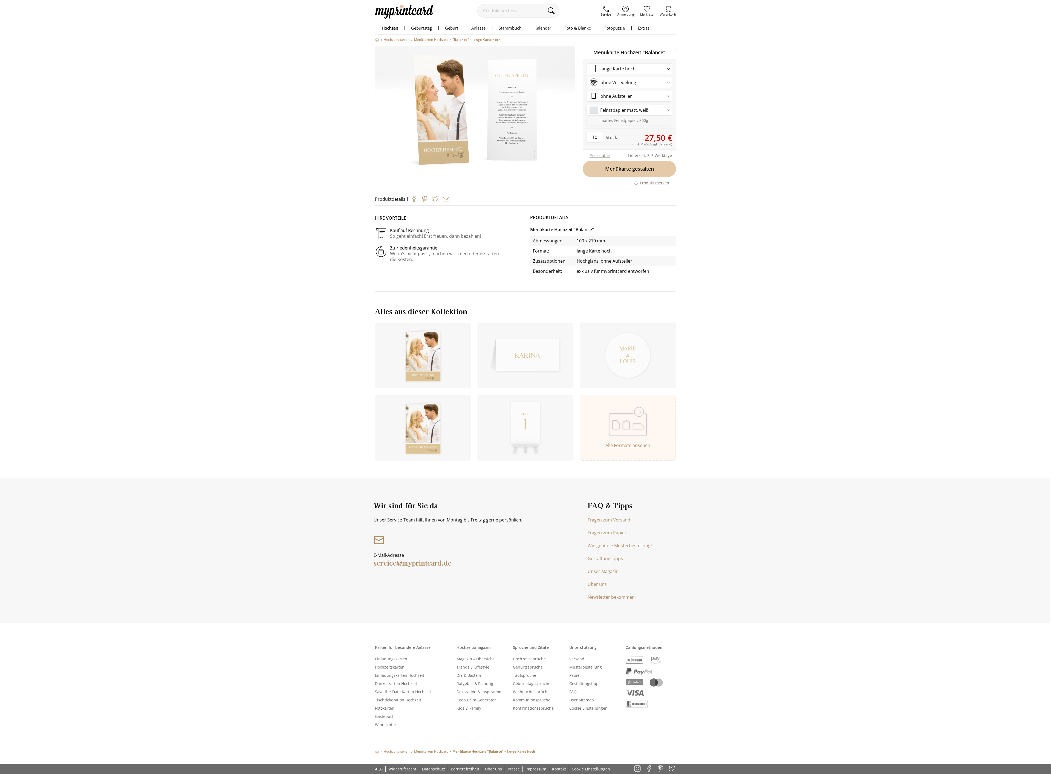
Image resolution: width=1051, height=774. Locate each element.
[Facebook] (414, 199)
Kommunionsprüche (531, 700)
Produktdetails (390, 199)
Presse (514, 769)
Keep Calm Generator (476, 700)
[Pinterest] (424, 199)
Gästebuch (385, 716)
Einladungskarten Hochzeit (399, 675)
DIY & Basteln (469, 675)
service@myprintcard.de (412, 562)
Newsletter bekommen (611, 597)
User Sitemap (581, 700)
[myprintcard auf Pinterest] (661, 769)
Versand (576, 658)
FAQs (574, 691)
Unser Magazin (603, 571)
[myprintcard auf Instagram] (638, 769)
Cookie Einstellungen (588, 708)
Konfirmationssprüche (533, 708)
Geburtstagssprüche (531, 683)
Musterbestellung (585, 667)
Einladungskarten (391, 658)
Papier (575, 675)
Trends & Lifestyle (473, 667)
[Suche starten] (551, 11)
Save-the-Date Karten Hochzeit (403, 691)
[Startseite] (377, 39)
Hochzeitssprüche (529, 658)
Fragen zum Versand (609, 520)
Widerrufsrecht (402, 769)
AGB (379, 769)
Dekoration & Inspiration (479, 691)
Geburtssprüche (528, 667)
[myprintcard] (404, 17)
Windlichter (385, 724)
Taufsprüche (524, 675)
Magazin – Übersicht (475, 658)
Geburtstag (421, 28)
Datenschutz (433, 769)
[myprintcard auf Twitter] (672, 769)
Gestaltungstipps (605, 558)
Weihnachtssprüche (531, 691)
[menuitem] (606, 10)
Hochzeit (390, 28)
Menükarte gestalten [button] (629, 168)
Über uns (597, 584)
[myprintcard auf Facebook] (649, 769)
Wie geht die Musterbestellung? (620, 546)
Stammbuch (510, 28)
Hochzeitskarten (390, 667)
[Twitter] (435, 199)
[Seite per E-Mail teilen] (446, 199)
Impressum (536, 769)
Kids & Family (469, 708)
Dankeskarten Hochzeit (396, 683)
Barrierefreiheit (465, 769)
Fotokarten (384, 708)
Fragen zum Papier (607, 533)
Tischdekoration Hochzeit (398, 700)
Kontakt (559, 769)
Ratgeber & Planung (475, 683)
